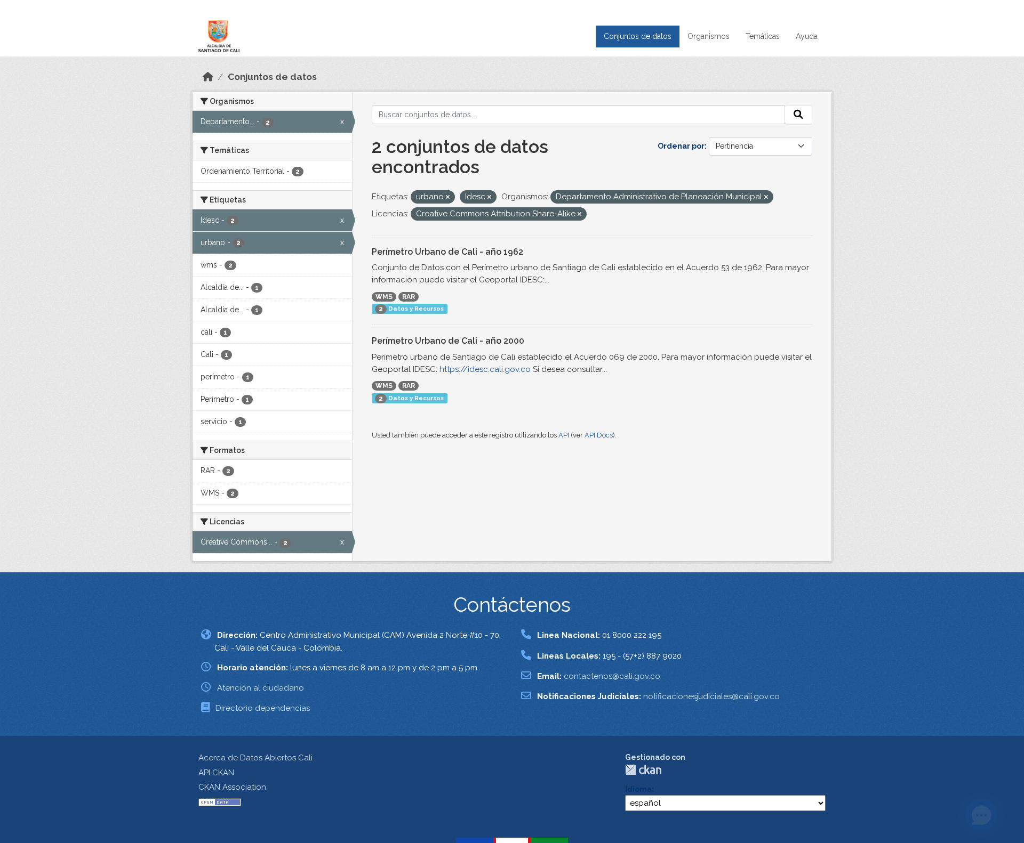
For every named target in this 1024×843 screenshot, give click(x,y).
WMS (384, 297)
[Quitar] (448, 197)
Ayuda (807, 36)
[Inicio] (208, 76)
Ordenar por (681, 146)
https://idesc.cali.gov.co (485, 369)
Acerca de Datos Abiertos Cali (255, 758)
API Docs (599, 435)
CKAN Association (232, 787)
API (563, 435)
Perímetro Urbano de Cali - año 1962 (447, 252)
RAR (408, 297)
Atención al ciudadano (260, 688)
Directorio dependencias (262, 708)
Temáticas (763, 36)
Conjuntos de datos (637, 36)
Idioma (638, 789)
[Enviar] (798, 114)
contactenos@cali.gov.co (612, 676)
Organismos (708, 36)
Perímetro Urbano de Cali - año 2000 (448, 341)
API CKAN (216, 772)
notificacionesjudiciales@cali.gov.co (711, 696)
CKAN (643, 769)
